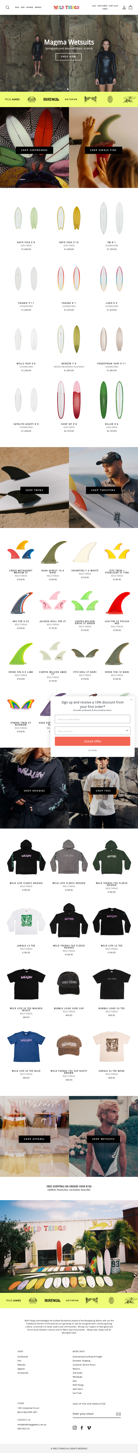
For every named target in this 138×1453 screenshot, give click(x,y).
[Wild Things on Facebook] (82, 1428)
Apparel (21, 1369)
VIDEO (104, 9)
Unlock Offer (92, 741)
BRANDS (38, 7)
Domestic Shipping (81, 1361)
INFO (17, 7)
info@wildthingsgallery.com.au (32, 1424)
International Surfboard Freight (87, 1357)
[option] (69, 46)
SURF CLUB (113, 6)
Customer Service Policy (84, 1365)
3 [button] (70, 89)
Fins (19, 1361)
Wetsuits (21, 1365)
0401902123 (24, 1429)
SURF (23, 7)
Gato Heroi (78, 1389)
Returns (76, 1369)
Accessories (23, 1373)
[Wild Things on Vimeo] (89, 1428)
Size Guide (77, 1373)
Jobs (75, 1381)
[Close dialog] (131, 699)
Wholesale (77, 1377)
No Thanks (92, 750)
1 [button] (65, 89)
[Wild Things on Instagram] (75, 1428)
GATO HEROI (102, 6)
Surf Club (77, 1393)
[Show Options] (127, 731)
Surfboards (23, 1357)
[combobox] (91, 731)
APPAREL (29, 7)
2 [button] (68, 89)
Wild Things (78, 1385)
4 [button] (73, 89)
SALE (94, 6)
